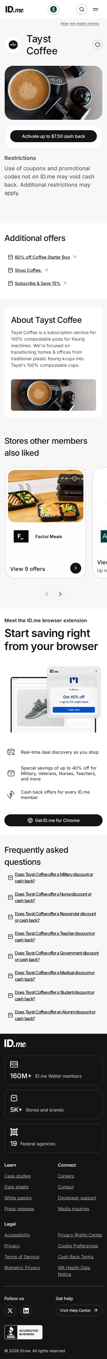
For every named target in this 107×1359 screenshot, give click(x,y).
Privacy (12, 1245)
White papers (18, 1197)
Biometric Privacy (22, 1267)
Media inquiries (73, 1208)
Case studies (17, 1176)
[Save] (74, 478)
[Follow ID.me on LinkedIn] (26, 1310)
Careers (66, 1176)
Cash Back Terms (76, 1256)
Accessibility (17, 1235)
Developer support (77, 1197)
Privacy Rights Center (80, 1235)
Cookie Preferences (78, 1245)
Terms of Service (21, 1256)
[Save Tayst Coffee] (98, 45)
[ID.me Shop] (18, 9)
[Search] (81, 9)
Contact (66, 1187)
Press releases (19, 1208)
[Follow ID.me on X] (10, 1310)
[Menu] (95, 9)
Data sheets (16, 1187)
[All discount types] (53, 9)
